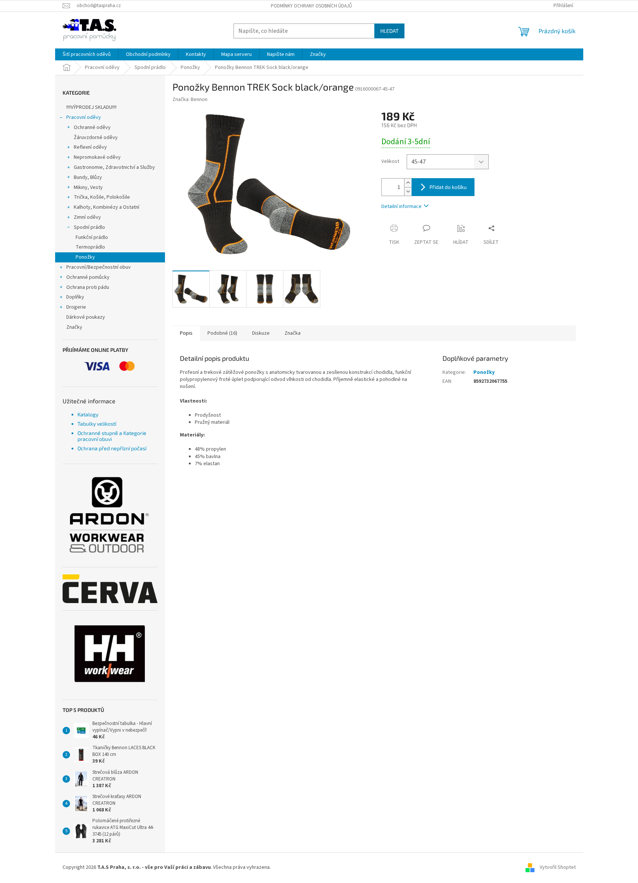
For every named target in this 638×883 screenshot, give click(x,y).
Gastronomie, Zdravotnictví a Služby (114, 167)
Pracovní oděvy (83, 117)
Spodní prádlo (89, 227)
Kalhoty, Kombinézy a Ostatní (106, 207)
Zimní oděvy (87, 217)
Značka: (189, 99)
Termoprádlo (90, 247)
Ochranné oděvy (92, 127)
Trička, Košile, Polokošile (102, 197)
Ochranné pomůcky (87, 277)
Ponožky (85, 257)
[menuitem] (86, 54)
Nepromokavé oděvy (97, 157)
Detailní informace (401, 206)
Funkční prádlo (92, 237)
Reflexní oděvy (90, 147)
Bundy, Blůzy (88, 177)
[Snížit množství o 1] (408, 191)
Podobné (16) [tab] (222, 333)
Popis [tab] (186, 333)
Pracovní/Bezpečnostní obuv (98, 267)
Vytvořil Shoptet (558, 867)
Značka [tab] (293, 333)
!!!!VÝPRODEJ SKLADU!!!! (91, 107)
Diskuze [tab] (261, 333)
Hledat (389, 31)
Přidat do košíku (448, 187)
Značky (74, 327)
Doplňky (75, 297)
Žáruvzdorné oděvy (96, 137)
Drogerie (76, 307)
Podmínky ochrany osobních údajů (311, 6)
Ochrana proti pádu (87, 287)
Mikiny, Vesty (88, 187)
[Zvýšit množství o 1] (408, 183)
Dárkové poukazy (85, 317)
